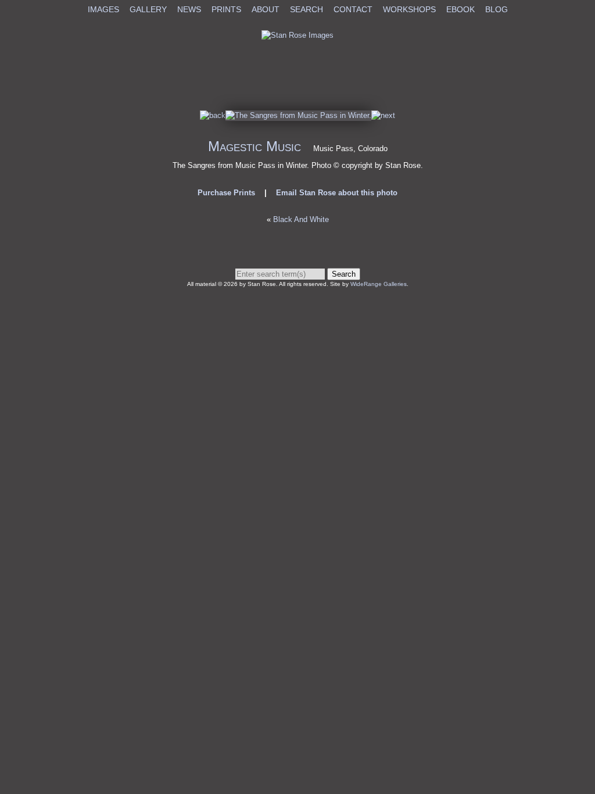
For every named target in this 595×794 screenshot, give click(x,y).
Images (103, 9)
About (265, 9)
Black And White (301, 219)
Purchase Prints (226, 192)
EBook (460, 9)
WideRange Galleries (378, 284)
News (189, 9)
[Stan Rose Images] (297, 35)
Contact (353, 9)
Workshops (409, 9)
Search (306, 9)
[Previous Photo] (212, 115)
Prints (226, 9)
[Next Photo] (298, 115)
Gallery (148, 9)
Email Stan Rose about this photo (336, 192)
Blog (496, 9)
